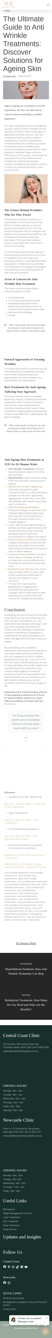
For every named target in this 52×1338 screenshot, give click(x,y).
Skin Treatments (10, 1221)
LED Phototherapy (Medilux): (23, 507)
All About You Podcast (13, 1298)
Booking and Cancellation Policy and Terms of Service (25, 1304)
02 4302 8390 (42, 1047)
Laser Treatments (11, 1217)
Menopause (9, 1209)
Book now (9, 704)
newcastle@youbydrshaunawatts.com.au (22, 1135)
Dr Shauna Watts (9, 76)
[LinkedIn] (21, 1267)
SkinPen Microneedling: (21, 539)
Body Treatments (11, 1225)
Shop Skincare (10, 1229)
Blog (7, 10)
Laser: (11, 525)
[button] (48, 5)
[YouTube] (26, 1267)
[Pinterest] (9, 1267)
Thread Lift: (14, 584)
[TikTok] (17, 1267)
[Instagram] (13, 1267)
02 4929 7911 (35, 1131)
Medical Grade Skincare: (21, 569)
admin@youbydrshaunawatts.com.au (20, 1051)
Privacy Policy (9, 1309)
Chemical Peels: (17, 554)
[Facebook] (4, 1267)
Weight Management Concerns (17, 1213)
